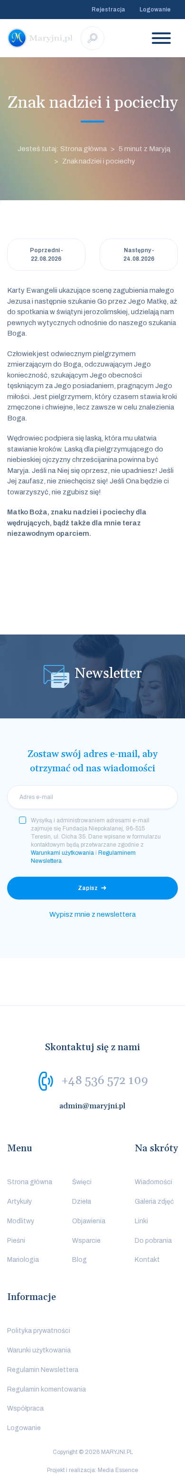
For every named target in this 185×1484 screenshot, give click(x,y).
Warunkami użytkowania (62, 852)
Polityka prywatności (38, 1330)
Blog (79, 1259)
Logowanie (155, 9)
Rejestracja (108, 9)
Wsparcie (86, 1240)
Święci (82, 1182)
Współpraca (25, 1408)
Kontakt (147, 1259)
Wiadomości (153, 1182)
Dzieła (81, 1201)
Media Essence (118, 1470)
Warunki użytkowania (39, 1350)
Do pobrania (153, 1240)
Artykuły (19, 1201)
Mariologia (23, 1259)
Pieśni (16, 1240)
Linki (141, 1221)
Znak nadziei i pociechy (98, 161)
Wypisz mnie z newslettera (92, 914)
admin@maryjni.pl (92, 1106)
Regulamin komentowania (46, 1389)
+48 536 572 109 (104, 1081)
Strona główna (29, 1182)
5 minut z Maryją (144, 149)
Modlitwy (20, 1221)
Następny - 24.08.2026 (139, 254)
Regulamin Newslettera (42, 1369)
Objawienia (88, 1221)
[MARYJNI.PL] (40, 38)
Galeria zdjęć (154, 1201)
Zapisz (88, 888)
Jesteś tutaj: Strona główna (62, 149)
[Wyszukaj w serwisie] (92, 38)
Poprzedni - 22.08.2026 (46, 254)
